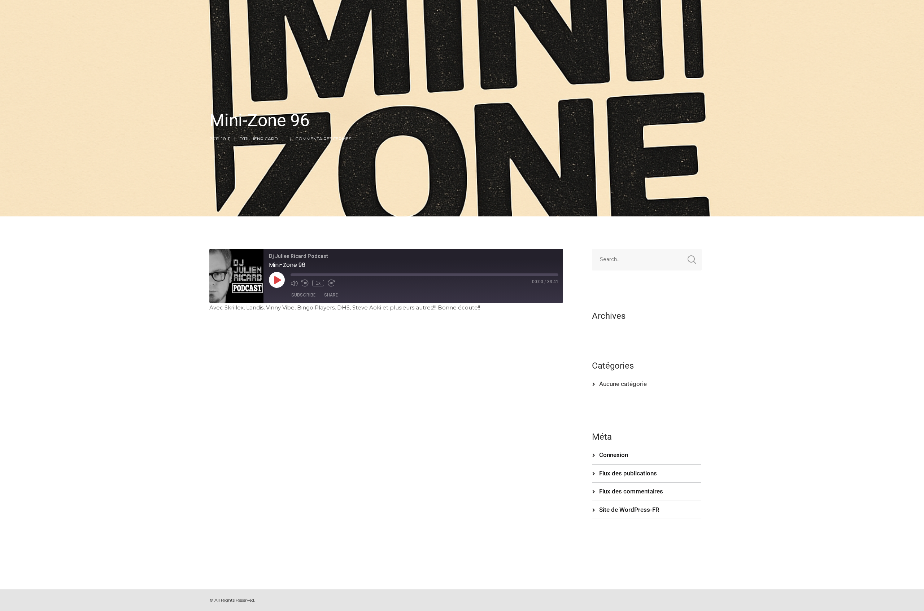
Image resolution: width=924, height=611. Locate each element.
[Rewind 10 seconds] (305, 283)
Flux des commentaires (631, 491)
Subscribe (303, 295)
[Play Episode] (277, 280)
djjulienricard (258, 138)
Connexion (613, 454)
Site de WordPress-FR (629, 509)
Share (331, 295)
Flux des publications (628, 473)
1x (318, 283)
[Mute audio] (294, 283)
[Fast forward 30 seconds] (331, 283)
